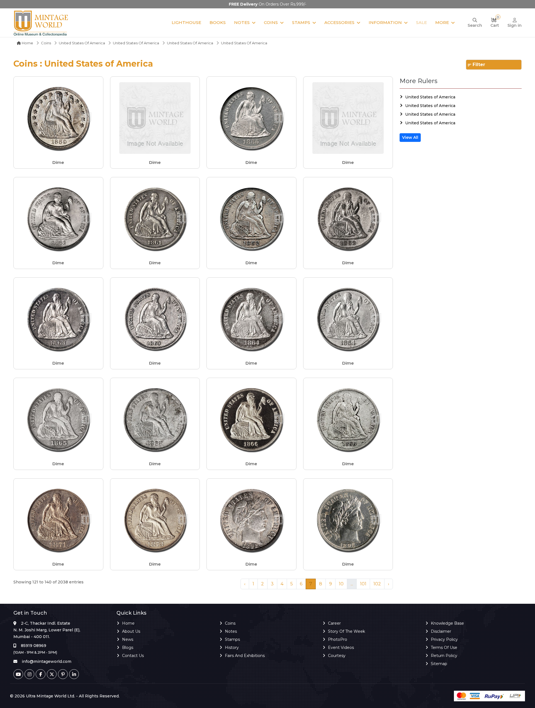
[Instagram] (29, 674)
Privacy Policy (444, 639)
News (127, 639)
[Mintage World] (41, 22)
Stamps (301, 22)
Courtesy (337, 655)
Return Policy (444, 655)
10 (341, 583)
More (442, 22)
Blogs (127, 647)
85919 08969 (33, 645)
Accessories (339, 22)
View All (410, 137)
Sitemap (439, 663)
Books (218, 22)
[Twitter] (52, 674)
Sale (421, 22)
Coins (271, 22)
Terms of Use (444, 647)
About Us (131, 631)
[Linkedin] (74, 674)
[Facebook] (40, 674)
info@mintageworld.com (46, 661)
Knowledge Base (447, 623)
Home (27, 43)
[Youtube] (18, 674)
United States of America (82, 43)
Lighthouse (186, 22)
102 (377, 583)
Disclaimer (441, 631)
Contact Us (133, 655)
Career (334, 623)
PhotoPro (337, 639)
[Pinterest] (63, 674)
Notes (242, 22)
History (232, 647)
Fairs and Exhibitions (245, 655)
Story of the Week (346, 631)
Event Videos (341, 647)
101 (363, 583)
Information (385, 22)
